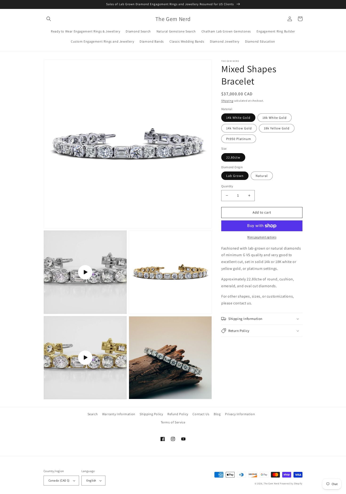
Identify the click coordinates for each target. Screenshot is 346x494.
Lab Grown (235, 176)
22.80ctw (233, 157)
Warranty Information (118, 414)
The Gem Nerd (271, 483)
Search (93, 414)
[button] (49, 19)
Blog (217, 414)
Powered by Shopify (291, 483)
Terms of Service (173, 422)
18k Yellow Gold (277, 128)
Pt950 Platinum (238, 139)
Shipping (227, 100)
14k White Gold (238, 118)
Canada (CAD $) (59, 480)
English (91, 480)
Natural (262, 176)
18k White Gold (274, 118)
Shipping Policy (151, 414)
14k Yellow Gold (239, 128)
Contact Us (201, 414)
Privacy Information (240, 414)
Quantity (227, 186)
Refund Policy (177, 414)
